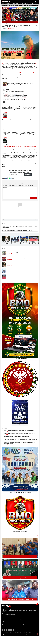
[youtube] (12, 630)
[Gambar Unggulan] (20, 59)
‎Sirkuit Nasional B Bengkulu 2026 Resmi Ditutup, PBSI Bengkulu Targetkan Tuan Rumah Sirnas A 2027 (33, 243)
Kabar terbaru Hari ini (30, 214)
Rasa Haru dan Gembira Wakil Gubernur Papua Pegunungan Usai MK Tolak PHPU (20, 599)
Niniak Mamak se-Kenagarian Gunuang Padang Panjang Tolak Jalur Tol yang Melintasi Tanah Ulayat (19, 433)
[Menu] (37, 1)
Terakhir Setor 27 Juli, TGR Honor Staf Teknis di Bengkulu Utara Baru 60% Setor (19, 72)
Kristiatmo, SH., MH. (28, 61)
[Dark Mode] (34, 1)
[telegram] (11, 178)
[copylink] (13, 178)
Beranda (3, 23)
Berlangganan (28, 174)
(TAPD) (3, 63)
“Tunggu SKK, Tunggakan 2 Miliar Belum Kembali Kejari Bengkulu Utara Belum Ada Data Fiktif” (21, 141)
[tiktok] (13, 630)
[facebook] (6, 178)
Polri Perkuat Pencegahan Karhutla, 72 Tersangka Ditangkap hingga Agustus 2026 (15, 243)
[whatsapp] (9, 178)
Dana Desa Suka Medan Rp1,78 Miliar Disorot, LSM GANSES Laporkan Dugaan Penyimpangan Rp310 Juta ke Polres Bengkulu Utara (20, 84)
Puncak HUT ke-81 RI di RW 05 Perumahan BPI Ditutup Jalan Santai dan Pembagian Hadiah (22, 258)
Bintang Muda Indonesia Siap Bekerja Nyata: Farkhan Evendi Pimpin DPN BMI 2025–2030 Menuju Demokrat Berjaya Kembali (20, 556)
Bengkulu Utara (8, 23)
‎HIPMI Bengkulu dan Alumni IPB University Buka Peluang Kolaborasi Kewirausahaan (24, 243)
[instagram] (10, 630)
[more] (37, 535)
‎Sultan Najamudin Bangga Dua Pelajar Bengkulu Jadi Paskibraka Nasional (6, 242)
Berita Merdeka (5, 214)
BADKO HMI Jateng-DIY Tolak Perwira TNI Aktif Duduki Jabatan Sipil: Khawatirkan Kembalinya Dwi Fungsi (20, 578)
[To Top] (37, 604)
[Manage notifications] (37, 634)
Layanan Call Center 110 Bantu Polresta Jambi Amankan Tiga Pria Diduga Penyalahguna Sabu (20, 116)
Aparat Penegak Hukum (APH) (23, 128)
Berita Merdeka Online (11, 28)
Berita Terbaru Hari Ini (21, 214)
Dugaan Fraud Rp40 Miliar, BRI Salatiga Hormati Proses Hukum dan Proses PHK (16, 436)
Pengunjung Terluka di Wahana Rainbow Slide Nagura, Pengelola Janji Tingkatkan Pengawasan (19, 430)
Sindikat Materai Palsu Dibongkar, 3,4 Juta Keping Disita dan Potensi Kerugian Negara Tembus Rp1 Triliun (20, 439)
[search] (35, 1)
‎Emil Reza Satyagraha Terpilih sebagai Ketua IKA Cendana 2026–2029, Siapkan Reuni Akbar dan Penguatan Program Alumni (19, 443)
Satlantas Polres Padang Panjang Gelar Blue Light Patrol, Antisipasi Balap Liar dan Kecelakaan (22, 252)
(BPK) (36, 63)
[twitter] (7, 178)
